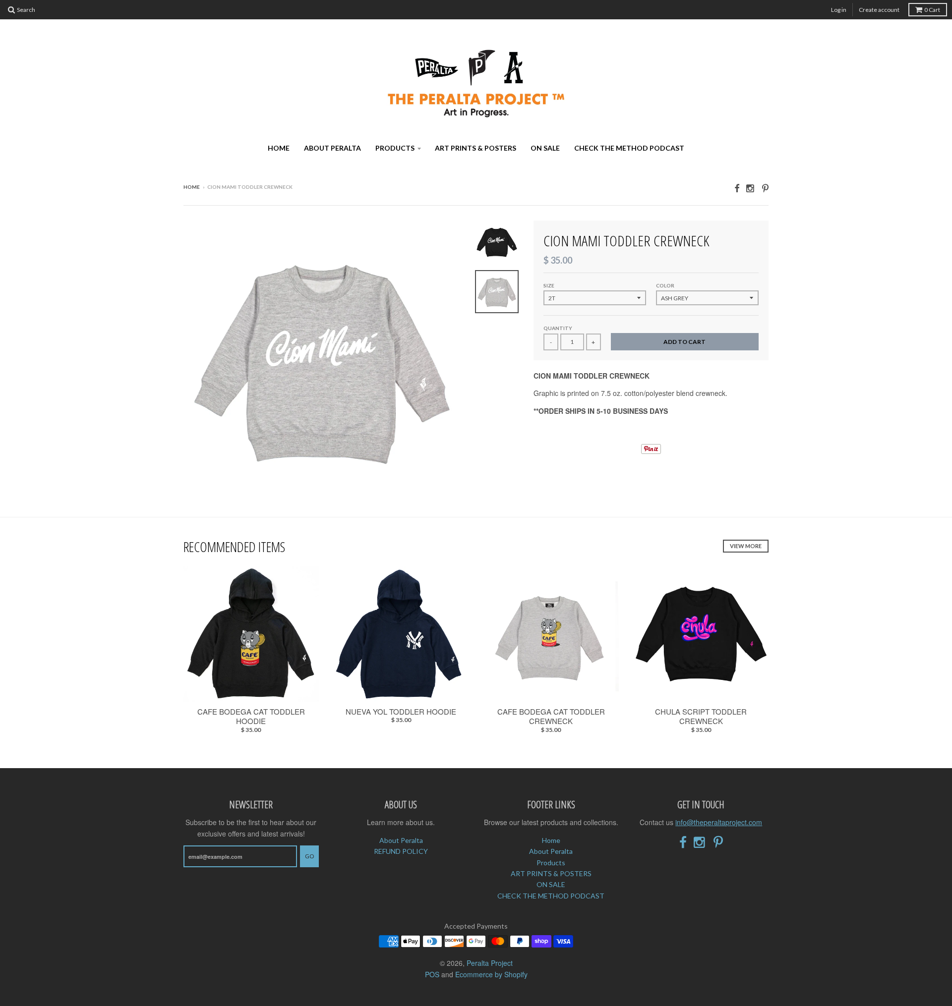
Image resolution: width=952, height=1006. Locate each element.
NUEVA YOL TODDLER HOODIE (401, 712)
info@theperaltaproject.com (718, 822)
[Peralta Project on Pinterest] (765, 187)
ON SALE (545, 148)
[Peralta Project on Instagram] (750, 187)
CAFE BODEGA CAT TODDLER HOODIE (251, 716)
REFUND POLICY (401, 851)
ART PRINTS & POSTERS (475, 148)
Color (665, 285)
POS (432, 974)
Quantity (557, 328)
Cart (932, 9)
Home (279, 148)
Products (395, 148)
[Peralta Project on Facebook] (736, 187)
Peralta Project (490, 963)
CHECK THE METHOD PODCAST (629, 148)
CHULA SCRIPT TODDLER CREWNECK (701, 716)
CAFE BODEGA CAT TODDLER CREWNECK (551, 716)
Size (548, 285)
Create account (879, 9)
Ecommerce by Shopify (491, 974)
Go (309, 856)
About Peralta (332, 148)
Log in (838, 9)
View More (746, 546)
